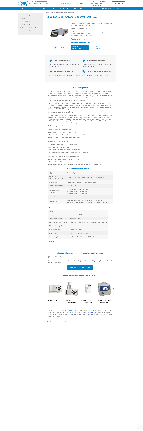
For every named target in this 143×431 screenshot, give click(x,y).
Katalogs (34, 8)
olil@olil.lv (98, 5)
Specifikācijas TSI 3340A (26, 24)
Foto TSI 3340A (23, 19)
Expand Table (52, 207)
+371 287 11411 (98, 6)
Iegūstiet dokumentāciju (80, 267)
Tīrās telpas (63, 8)
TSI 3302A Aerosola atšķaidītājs (55, 300)
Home (47, 12)
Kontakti (120, 8)
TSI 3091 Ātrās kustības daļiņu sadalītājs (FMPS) (88, 301)
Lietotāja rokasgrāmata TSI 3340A (28, 27)
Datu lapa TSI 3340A (78, 39)
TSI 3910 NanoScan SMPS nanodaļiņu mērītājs (104, 301)
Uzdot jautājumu (118, 3)
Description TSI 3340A (25, 21)
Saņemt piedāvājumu (77, 47)
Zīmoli (22, 8)
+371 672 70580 (98, 1)
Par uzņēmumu (107, 8)
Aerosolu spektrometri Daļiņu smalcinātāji (62, 12)
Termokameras (78, 8)
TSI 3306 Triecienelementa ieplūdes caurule (72, 301)
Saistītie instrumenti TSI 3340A (27, 30)
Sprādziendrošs (48, 8)
